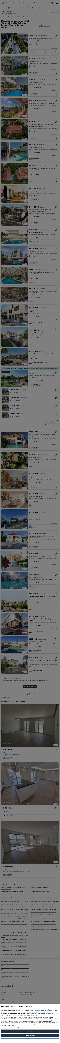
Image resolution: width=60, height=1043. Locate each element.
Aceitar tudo (30, 1031)
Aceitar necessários (30, 1035)
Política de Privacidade (47, 1013)
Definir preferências (30, 1040)
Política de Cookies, (35, 1013)
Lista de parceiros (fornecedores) (10, 1027)
